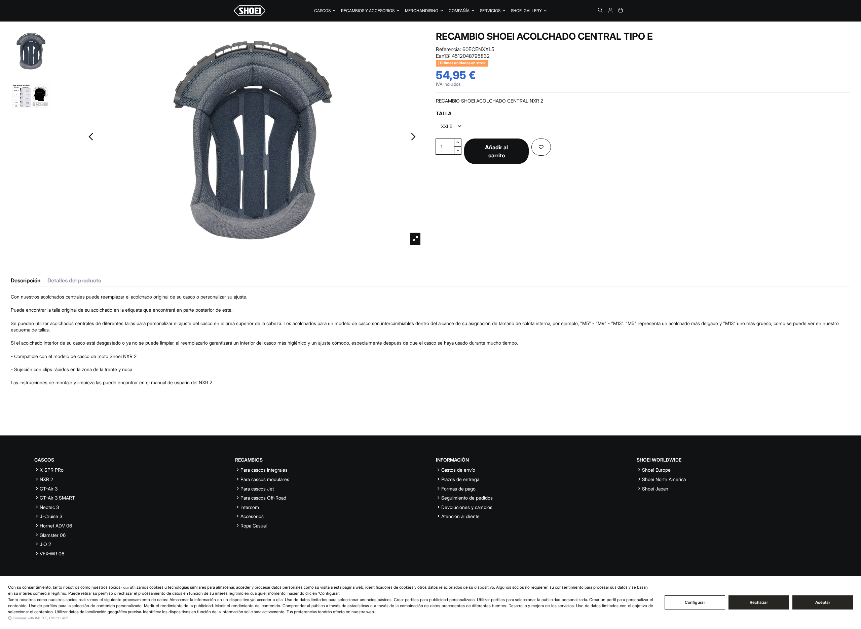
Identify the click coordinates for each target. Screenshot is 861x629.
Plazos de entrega (460, 479)
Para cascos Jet (257, 489)
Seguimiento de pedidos (467, 498)
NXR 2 (46, 479)
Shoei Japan (655, 489)
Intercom (249, 507)
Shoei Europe (656, 470)
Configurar (695, 602)
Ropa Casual (253, 525)
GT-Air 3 (49, 489)
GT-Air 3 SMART (57, 498)
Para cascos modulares (264, 479)
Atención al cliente (460, 516)
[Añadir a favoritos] (541, 147)
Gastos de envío (458, 470)
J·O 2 (45, 544)
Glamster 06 (53, 535)
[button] (461, 10)
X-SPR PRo (52, 470)
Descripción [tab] (26, 280)
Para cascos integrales (264, 470)
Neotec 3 (49, 507)
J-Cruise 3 (51, 516)
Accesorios (252, 516)
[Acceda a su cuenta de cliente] (610, 10)
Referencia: (448, 49)
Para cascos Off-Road (263, 498)
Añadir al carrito (496, 151)
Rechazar (759, 602)
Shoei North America (664, 479)
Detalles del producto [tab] (74, 280)
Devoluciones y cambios (466, 507)
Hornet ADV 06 (56, 525)
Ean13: (443, 56)
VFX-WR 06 (52, 553)
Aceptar (822, 602)
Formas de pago (458, 489)
